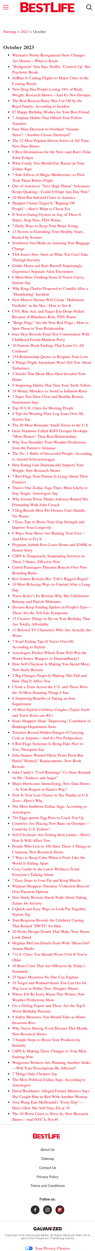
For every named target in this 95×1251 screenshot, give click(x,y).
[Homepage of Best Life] (46, 1136)
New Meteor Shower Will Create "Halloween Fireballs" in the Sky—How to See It (48, 302)
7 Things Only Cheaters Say (34, 1073)
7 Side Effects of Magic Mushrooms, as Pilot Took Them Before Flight (48, 177)
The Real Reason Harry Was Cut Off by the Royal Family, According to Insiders (47, 103)
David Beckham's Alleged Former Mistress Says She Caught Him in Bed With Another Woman (50, 1093)
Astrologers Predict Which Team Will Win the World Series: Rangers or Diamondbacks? (49, 655)
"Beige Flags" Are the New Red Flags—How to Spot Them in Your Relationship (50, 325)
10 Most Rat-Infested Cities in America (43, 197)
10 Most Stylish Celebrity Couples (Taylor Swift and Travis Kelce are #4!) (50, 712)
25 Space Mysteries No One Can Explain (45, 977)
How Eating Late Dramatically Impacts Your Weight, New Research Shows (48, 467)
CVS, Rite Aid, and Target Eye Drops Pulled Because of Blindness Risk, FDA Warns (48, 314)
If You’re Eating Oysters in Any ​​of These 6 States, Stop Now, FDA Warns (46, 217)
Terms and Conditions (47, 1186)
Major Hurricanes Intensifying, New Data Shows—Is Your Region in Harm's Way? (51, 786)
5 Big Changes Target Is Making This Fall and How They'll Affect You (49, 678)
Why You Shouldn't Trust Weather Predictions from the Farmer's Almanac (49, 444)
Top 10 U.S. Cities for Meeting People (43, 408)
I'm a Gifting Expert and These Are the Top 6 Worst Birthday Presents (48, 1008)
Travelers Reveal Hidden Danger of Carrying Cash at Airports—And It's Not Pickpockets (48, 735)
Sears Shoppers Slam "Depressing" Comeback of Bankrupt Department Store (51, 723)
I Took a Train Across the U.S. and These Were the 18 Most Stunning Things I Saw (50, 689)
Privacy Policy (48, 1177)
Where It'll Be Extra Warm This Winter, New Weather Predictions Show (48, 996)
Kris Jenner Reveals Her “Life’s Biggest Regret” (50, 578)
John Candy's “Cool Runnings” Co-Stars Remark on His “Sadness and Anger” (51, 774)
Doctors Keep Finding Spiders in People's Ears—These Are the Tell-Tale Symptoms (51, 609)
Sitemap (9, 31)
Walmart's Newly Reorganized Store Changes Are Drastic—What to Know (48, 57)
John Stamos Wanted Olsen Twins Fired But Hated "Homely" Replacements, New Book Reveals (47, 760)
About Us (47, 1150)
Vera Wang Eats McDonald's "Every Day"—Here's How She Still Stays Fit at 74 (47, 1104)
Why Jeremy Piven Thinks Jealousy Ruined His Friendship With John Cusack (50, 501)
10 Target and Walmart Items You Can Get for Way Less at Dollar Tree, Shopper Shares (49, 985)
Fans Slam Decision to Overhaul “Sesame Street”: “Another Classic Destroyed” (45, 131)
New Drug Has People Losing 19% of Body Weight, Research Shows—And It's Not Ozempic (51, 91)
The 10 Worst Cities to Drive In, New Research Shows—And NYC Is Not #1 (50, 1116)
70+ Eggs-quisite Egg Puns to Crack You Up (48, 817)
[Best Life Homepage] (47, 7)
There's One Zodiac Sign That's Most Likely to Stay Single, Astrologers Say (49, 490)
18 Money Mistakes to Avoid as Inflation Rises (49, 390)
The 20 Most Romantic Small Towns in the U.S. (50, 425)
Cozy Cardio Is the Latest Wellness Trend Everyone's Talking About (45, 871)
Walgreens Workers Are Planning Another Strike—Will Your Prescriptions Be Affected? (51, 1065)
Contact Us (47, 1168)
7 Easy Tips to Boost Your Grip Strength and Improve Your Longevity (48, 524)
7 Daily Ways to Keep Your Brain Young (45, 225)
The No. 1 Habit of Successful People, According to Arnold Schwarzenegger (52, 456)
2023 (25, 31)
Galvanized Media (37, 1235)
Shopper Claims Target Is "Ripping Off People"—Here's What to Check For (43, 205)
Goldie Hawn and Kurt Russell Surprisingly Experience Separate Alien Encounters (47, 268)
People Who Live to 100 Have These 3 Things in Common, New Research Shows (51, 848)
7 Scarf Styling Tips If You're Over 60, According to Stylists (43, 644)
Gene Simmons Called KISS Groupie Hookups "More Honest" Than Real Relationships (49, 433)
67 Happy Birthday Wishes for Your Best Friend (50, 111)
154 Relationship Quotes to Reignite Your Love (50, 356)
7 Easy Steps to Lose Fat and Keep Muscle (46, 880)
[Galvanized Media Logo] (47, 1228)
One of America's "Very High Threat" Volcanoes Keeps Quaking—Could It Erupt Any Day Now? (51, 188)
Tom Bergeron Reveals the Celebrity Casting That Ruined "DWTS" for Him (48, 922)
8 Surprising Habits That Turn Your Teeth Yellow (51, 385)
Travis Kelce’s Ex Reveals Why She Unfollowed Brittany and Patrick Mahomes (50, 598)
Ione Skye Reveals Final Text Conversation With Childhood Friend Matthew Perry (50, 336)
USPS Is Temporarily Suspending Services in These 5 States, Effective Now (48, 558)
